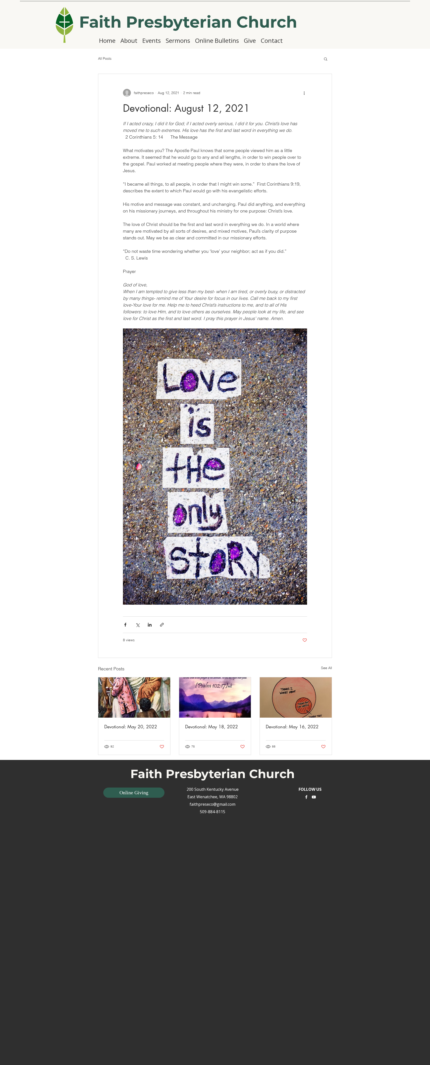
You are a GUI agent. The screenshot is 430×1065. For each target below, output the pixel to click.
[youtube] (313, 797)
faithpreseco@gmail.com (212, 804)
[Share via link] (162, 624)
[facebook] (306, 797)
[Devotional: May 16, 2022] (296, 697)
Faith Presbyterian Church (188, 22)
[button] (325, 59)
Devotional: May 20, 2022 (130, 727)
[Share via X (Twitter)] (137, 624)
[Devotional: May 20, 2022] (134, 697)
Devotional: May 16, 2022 (292, 727)
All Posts (104, 58)
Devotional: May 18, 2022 (211, 727)
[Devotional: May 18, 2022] (215, 697)
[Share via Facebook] (125, 624)
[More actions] (304, 93)
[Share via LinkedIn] (149, 624)
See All (326, 668)
